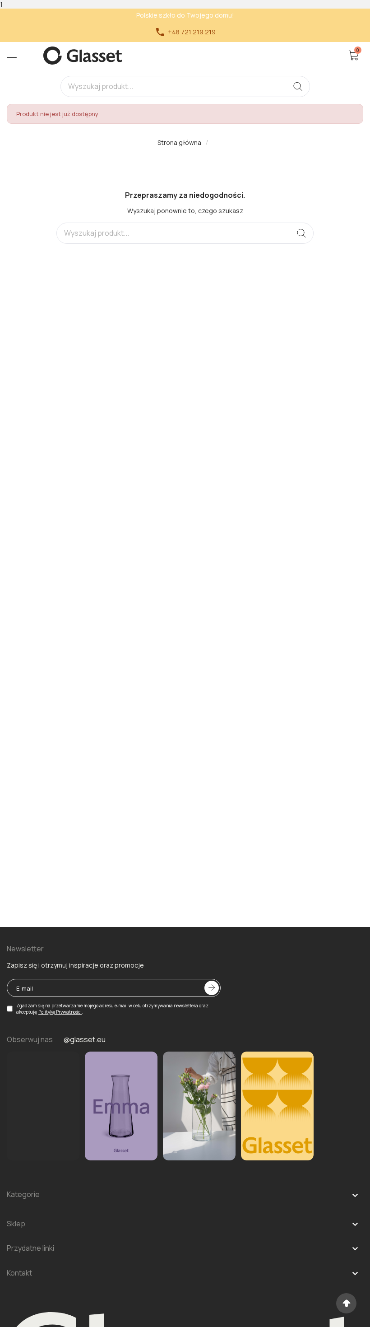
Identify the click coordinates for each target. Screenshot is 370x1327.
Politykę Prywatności (60, 1012)
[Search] (297, 86)
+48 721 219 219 (185, 32)
